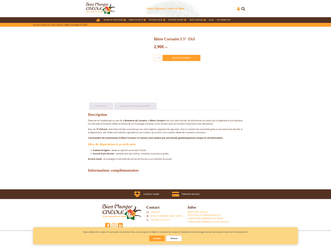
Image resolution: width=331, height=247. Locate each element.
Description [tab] (101, 106)
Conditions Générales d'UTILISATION (208, 221)
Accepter (157, 238)
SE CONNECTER (224, 20)
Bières (60, 24)
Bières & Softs (136, 20)
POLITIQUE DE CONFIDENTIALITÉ (204, 215)
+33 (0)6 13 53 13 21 (160, 219)
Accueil (36, 24)
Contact (155, 212)
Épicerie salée (156, 20)
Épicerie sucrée (176, 20)
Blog (211, 20)
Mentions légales (198, 212)
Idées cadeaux (196, 20)
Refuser (174, 238)
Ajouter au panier (181, 58)
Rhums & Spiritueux (113, 20)
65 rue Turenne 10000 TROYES (166, 216)
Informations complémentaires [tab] (135, 106)
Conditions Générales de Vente (205, 218)
